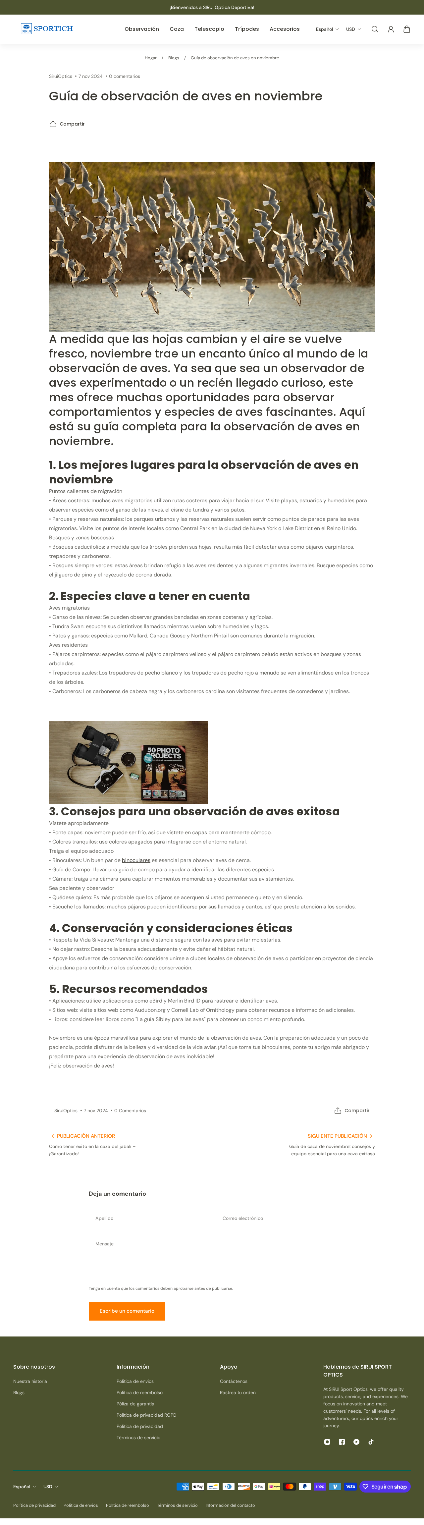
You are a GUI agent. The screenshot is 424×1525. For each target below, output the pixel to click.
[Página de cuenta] (391, 29)
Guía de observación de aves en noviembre (235, 58)
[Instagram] (327, 1442)
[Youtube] (356, 1442)
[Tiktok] (371, 1442)
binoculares (136, 860)
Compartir (72, 124)
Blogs (173, 58)
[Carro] (407, 29)
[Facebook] (342, 1442)
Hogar (151, 58)
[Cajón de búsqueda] (375, 29)
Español (21, 1487)
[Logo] (46, 29)
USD (47, 1487)
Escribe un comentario (127, 1311)
